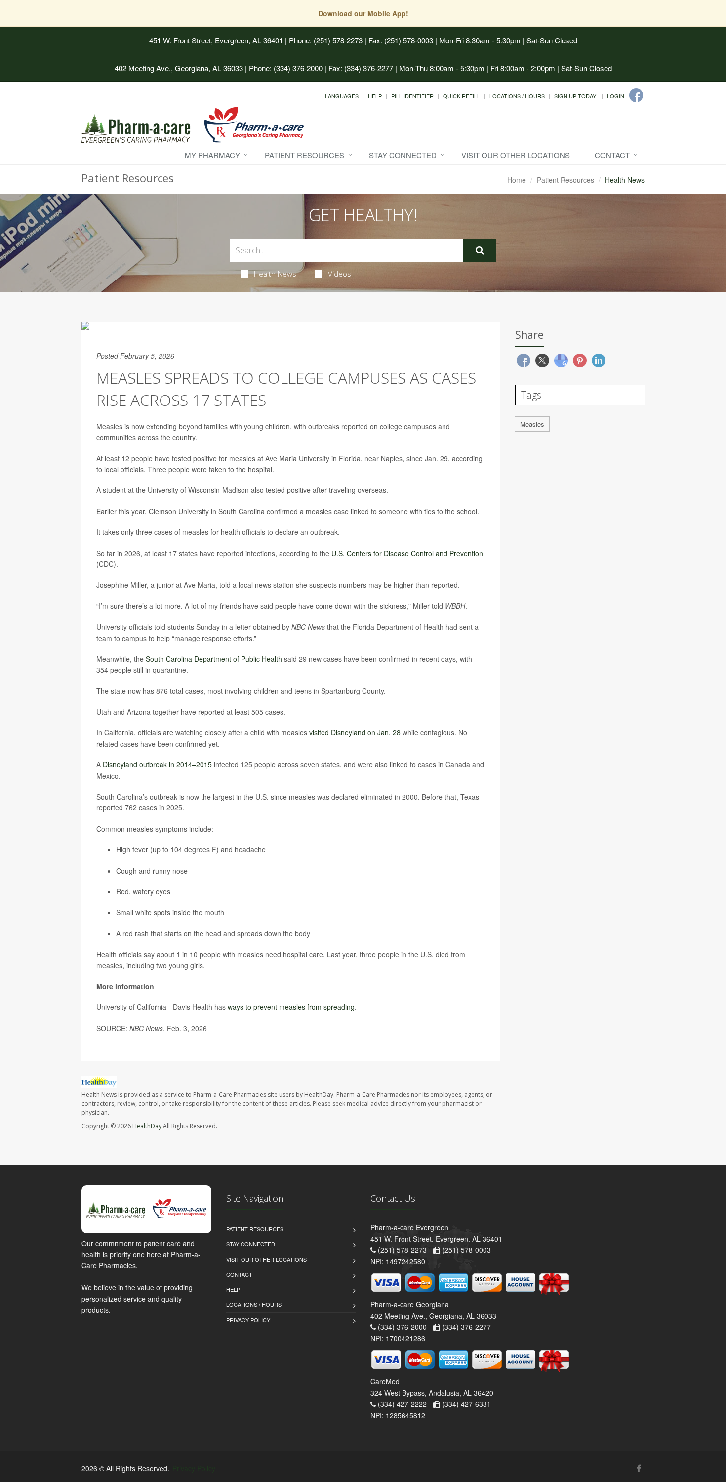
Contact (612, 155)
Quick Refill (461, 96)
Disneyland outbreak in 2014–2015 (157, 764)
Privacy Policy (248, 1319)
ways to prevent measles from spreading (291, 1007)
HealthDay (146, 1126)
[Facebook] (636, 95)
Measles (532, 424)
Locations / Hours (517, 96)
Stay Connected (403, 155)
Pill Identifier (412, 96)
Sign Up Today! (576, 96)
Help (375, 96)
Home (516, 180)
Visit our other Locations (515, 155)
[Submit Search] (479, 250)
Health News (275, 274)
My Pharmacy (212, 155)
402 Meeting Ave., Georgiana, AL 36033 (179, 68)
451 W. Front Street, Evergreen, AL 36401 (216, 40)
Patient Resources (304, 155)
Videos (339, 274)
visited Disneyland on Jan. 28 (355, 732)
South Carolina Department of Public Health (214, 659)
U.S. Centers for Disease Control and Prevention (407, 553)
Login (615, 96)
